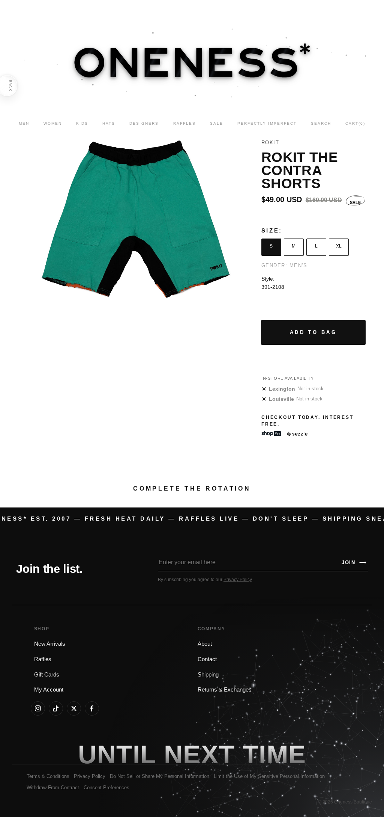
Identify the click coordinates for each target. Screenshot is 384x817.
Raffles (42, 659)
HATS (108, 123)
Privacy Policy (238, 579)
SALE (216, 123)
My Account (48, 690)
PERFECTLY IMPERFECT (267, 123)
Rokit (270, 142)
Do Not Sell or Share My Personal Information (159, 776)
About (205, 644)
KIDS (82, 123)
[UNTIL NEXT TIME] (274, 754)
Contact (207, 659)
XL (339, 246)
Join (354, 562)
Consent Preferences (106, 787)
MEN (24, 123)
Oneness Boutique (353, 802)
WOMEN (53, 123)
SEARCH (321, 123)
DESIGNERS (144, 123)
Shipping (208, 675)
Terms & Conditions (48, 776)
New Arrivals (49, 644)
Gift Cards (46, 675)
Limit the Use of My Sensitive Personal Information (269, 776)
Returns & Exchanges (225, 690)
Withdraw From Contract (53, 787)
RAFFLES (184, 123)
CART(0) (355, 123)
